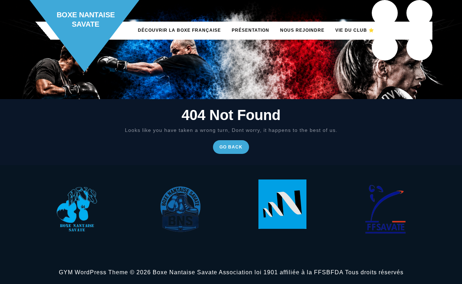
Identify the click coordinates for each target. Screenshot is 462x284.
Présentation (250, 30)
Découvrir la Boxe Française (179, 30)
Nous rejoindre (302, 30)
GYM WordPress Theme (93, 272)
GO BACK (234, 148)
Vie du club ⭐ (354, 30)
